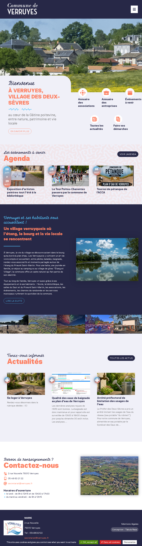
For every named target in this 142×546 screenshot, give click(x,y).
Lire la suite (14, 301)
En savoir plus (20, 131)
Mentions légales (129, 524)
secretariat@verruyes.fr (20, 483)
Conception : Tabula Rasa (124, 529)
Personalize (129, 542)
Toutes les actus (121, 358)
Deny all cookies (111, 542)
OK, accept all (89, 542)
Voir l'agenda (128, 154)
